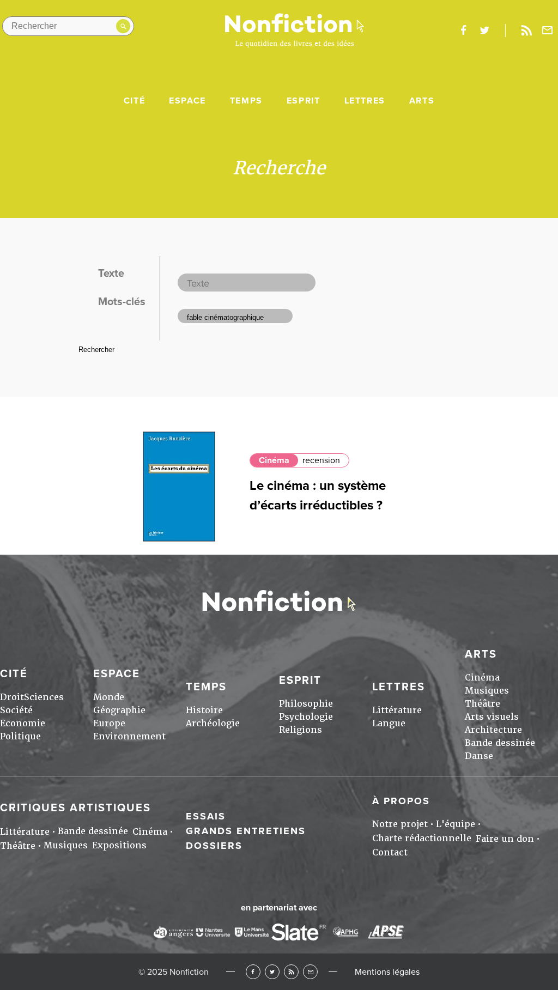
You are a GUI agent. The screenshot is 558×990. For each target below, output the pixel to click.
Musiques (487, 690)
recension (321, 460)
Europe (109, 723)
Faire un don (505, 839)
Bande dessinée (500, 743)
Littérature (397, 710)
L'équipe (455, 824)
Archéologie (213, 723)
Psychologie (306, 716)
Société (16, 710)
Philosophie (306, 703)
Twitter (272, 971)
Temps (246, 101)
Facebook (253, 971)
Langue (388, 723)
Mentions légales (387, 972)
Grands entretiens (246, 831)
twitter (484, 30)
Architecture (493, 730)
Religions (300, 730)
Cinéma (274, 460)
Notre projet (400, 824)
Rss (526, 30)
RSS (291, 971)
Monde (108, 697)
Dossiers (214, 846)
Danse (479, 756)
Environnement (129, 736)
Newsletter (547, 30)
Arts (421, 101)
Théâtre (482, 703)
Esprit (303, 101)
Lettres (364, 101)
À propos (401, 801)
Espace (187, 101)
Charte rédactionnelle (421, 838)
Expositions (119, 845)
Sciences (44, 697)
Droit (12, 697)
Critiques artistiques (75, 808)
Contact (390, 852)
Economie (22, 723)
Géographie (119, 710)
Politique (20, 736)
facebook (463, 30)
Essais (206, 816)
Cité (134, 101)
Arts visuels (492, 716)
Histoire (204, 710)
